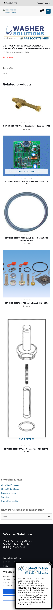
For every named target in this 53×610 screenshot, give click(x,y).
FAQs (5, 566)
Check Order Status (10, 489)
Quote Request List (9, 501)
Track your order (8, 493)
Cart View (5, 497)
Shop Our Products (10, 485)
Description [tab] (8, 68)
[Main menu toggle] (48, 11)
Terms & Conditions (12, 558)
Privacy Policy (9, 562)
